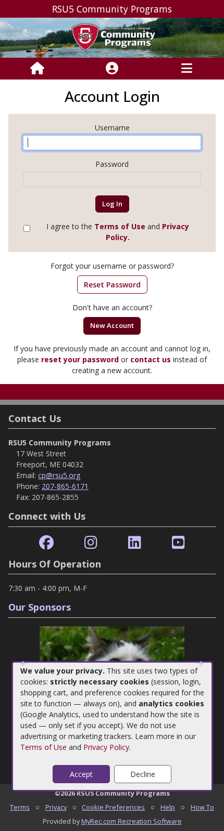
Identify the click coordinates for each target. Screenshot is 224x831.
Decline (142, 774)
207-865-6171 (65, 486)
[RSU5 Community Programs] (112, 37)
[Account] (112, 69)
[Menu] (186, 69)
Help (167, 807)
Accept (81, 774)
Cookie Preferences (113, 807)
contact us (150, 359)
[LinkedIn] (134, 542)
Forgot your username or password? (112, 266)
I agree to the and (117, 231)
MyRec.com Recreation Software (131, 821)
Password (112, 164)
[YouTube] (178, 542)
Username (112, 128)
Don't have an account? (112, 307)
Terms (20, 807)
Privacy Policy (106, 747)
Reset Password (112, 284)
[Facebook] (46, 542)
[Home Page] (37, 69)
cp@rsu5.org (59, 475)
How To (202, 807)
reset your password (80, 359)
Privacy (56, 807)
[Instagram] (90, 542)
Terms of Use (43, 747)
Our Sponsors (39, 607)
